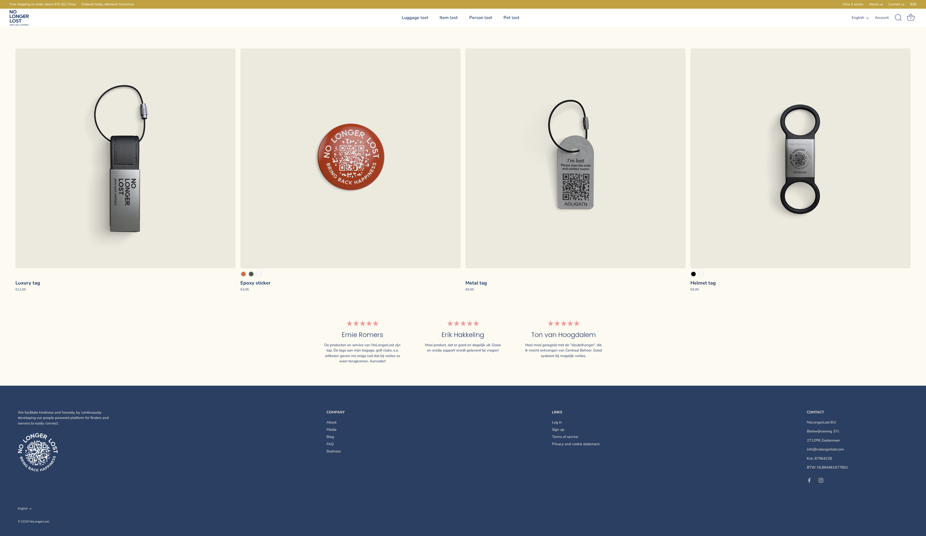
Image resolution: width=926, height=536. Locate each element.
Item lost (449, 17)
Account (882, 17)
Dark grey (251, 274)
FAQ (330, 444)
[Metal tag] (575, 158)
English (858, 17)
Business (334, 451)
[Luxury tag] (125, 158)
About (331, 422)
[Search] (898, 18)
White (701, 274)
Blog (330, 436)
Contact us (896, 4)
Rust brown (243, 274)
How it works (853, 4)
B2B (913, 4)
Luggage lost (415, 17)
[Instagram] (820, 480)
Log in (557, 422)
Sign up (558, 429)
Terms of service (565, 436)
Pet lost (511, 17)
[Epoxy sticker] (350, 158)
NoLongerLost (39, 521)
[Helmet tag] (800, 158)
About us (876, 4)
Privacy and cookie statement (575, 444)
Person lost (480, 17)
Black (693, 274)
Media (331, 429)
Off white (259, 274)
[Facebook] (809, 480)
